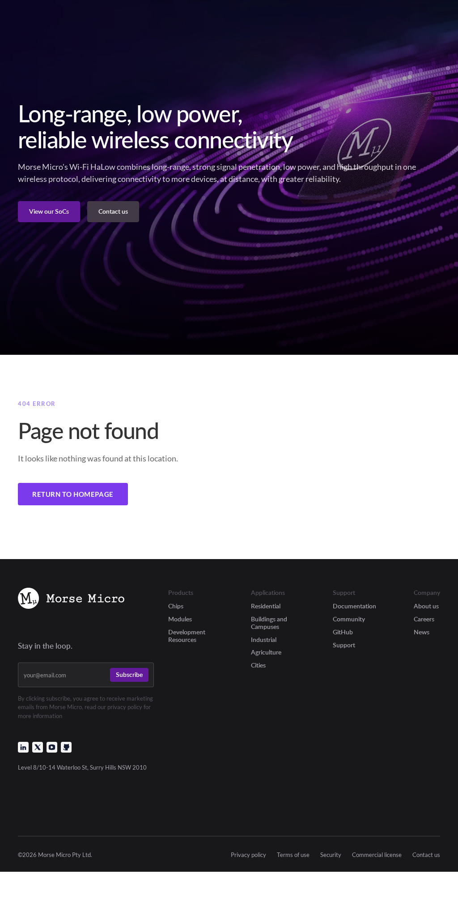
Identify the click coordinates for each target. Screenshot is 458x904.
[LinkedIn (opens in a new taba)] (23, 747)
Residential (265, 606)
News (421, 632)
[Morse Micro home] (71, 599)
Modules (180, 619)
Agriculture (266, 652)
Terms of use (293, 855)
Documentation (354, 606)
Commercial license (377, 855)
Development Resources (186, 636)
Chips (175, 606)
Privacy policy (248, 855)
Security (330, 855)
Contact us (426, 855)
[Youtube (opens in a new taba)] (52, 747)
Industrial (263, 639)
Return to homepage (73, 494)
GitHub (343, 632)
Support (344, 645)
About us (426, 606)
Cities (258, 665)
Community (349, 619)
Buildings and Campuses (269, 623)
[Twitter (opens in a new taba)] (37, 747)
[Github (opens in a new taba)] (66, 747)
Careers (424, 619)
